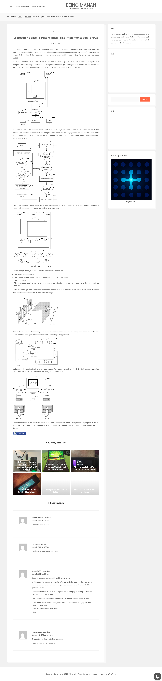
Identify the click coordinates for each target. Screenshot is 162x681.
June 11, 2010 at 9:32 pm (41, 547)
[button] (157, 676)
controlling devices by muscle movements (44, 55)
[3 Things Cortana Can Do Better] (56, 484)
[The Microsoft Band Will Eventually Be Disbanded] (85, 461)
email (144, 40)
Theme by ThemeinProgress (80, 674)
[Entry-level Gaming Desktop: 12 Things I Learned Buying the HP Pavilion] (27, 461)
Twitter (132, 37)
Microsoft (28, 17)
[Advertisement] (131, 73)
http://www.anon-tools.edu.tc (43, 643)
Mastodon (141, 37)
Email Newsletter (39, 6)
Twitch (125, 40)
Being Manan (81, 5)
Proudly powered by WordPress (104, 674)
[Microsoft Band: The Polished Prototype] (27, 484)
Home (10, 6)
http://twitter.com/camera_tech (45, 608)
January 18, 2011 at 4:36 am (42, 635)
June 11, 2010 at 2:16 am (40, 520)
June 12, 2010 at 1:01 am (40, 574)
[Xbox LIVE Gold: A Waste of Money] (85, 484)
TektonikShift (37, 571)
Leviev (34, 544)
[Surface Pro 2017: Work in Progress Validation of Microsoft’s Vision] (56, 461)
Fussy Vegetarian (22, 6)
